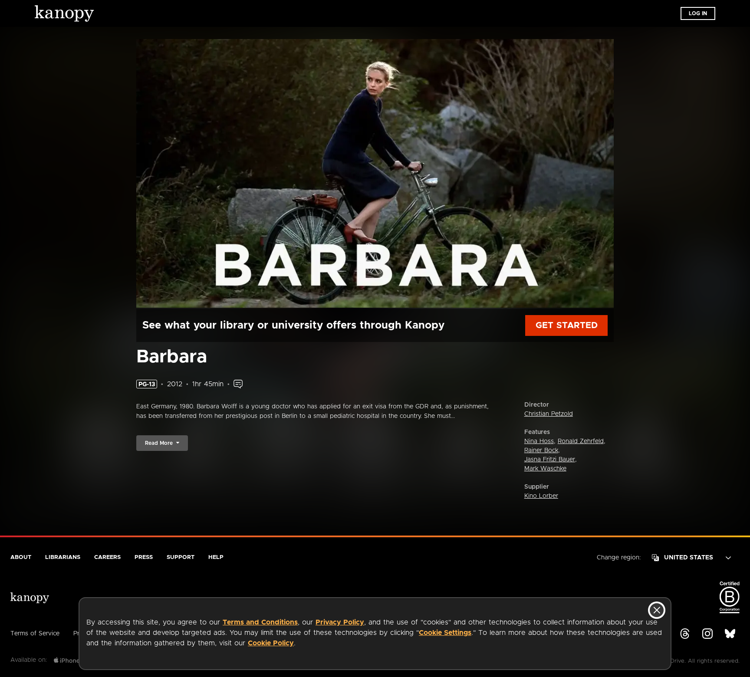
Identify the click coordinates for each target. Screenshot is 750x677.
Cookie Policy (271, 643)
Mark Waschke (545, 469)
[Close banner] (657, 610)
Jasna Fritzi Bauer (549, 460)
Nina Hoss (539, 441)
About (20, 557)
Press (144, 557)
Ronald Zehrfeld (581, 441)
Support (180, 557)
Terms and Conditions (260, 622)
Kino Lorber (541, 496)
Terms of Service (34, 634)
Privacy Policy (340, 622)
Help (216, 557)
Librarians (62, 557)
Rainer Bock (541, 450)
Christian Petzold (548, 414)
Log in (698, 13)
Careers (107, 557)
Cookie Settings (445, 632)
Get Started (567, 325)
